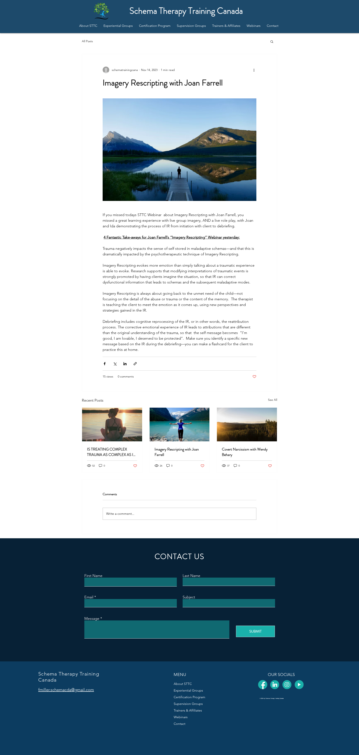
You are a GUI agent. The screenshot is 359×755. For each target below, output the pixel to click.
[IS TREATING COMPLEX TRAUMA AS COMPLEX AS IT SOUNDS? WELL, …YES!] (112, 424)
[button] (272, 41)
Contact (179, 724)
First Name (93, 576)
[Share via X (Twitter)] (115, 364)
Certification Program (189, 697)
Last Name (191, 576)
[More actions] (253, 69)
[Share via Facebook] (105, 364)
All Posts (87, 41)
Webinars (181, 717)
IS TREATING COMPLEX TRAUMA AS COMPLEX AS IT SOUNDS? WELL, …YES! (111, 452)
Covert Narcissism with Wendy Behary (245, 452)
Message (91, 618)
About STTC (183, 684)
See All (272, 400)
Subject (189, 597)
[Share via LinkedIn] (125, 364)
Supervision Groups (188, 704)
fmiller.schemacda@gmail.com (66, 689)
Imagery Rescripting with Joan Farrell (177, 452)
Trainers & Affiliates (188, 710)
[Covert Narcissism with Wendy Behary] (247, 424)
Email (88, 597)
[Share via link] (135, 364)
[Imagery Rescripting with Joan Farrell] (180, 424)
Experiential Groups (188, 690)
